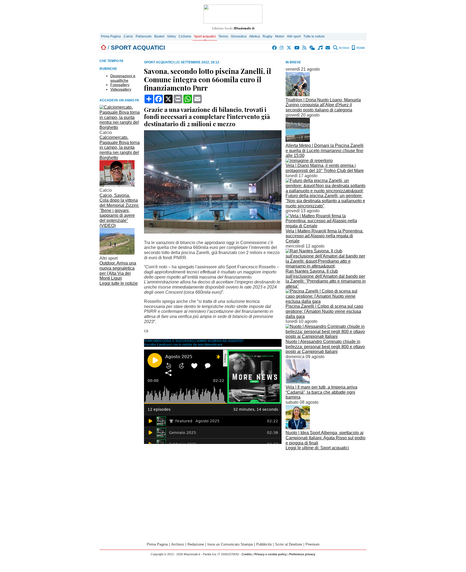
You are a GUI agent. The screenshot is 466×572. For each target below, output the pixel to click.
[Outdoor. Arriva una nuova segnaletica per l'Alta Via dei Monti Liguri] (117, 253)
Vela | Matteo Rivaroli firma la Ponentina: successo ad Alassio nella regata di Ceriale (324, 236)
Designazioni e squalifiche (122, 78)
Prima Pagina (111, 36)
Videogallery (120, 89)
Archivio (343, 47)
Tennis (223, 36)
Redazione (195, 544)
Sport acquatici (205, 36)
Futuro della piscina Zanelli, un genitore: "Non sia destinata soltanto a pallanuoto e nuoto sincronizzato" (325, 200)
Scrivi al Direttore (288, 544)
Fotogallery (119, 85)
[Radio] (320, 47)
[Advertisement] (326, 489)
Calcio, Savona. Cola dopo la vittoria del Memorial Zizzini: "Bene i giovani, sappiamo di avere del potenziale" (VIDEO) (119, 210)
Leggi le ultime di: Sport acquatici (317, 448)
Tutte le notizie (314, 36)
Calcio (128, 36)
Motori (279, 36)
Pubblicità (264, 544)
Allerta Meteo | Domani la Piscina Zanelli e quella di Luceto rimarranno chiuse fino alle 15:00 (325, 150)
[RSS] (304, 47)
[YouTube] (297, 47)
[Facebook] (274, 47)
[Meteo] (312, 47)
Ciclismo (185, 36)
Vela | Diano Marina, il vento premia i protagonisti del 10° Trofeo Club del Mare (325, 168)
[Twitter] (289, 47)
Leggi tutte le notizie (119, 283)
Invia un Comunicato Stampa (230, 544)
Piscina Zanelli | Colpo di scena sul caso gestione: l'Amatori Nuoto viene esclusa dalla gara (324, 311)
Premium (313, 544)
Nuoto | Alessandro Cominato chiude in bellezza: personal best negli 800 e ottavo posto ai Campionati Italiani (325, 346)
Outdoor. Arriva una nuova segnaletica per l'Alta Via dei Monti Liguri (118, 270)
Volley (171, 36)
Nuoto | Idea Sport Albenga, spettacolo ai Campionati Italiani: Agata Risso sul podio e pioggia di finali (325, 437)
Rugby (267, 36)
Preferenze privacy (302, 554)
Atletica (254, 36)
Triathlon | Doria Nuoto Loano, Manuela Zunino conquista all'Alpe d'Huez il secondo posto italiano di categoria (323, 105)
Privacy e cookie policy (270, 554)
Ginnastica (238, 36)
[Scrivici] (328, 47)
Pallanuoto (144, 36)
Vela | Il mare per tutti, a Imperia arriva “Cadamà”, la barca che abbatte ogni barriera (321, 392)
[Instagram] (282, 47)
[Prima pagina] (103, 47)
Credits (247, 554)
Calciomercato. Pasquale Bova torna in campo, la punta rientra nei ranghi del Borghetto (120, 147)
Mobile (360, 47)
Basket (159, 36)
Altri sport (294, 36)
